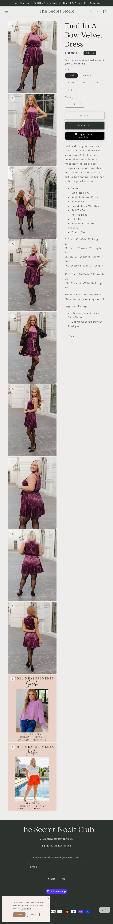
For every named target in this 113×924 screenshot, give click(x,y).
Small (73, 76)
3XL (72, 91)
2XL (99, 83)
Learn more (26, 908)
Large (73, 83)
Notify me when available (84, 136)
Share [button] (72, 336)
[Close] (48, 898)
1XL (86, 83)
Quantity (69, 97)
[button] (7, 11)
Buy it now (84, 125)
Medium (89, 76)
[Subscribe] (82, 867)
